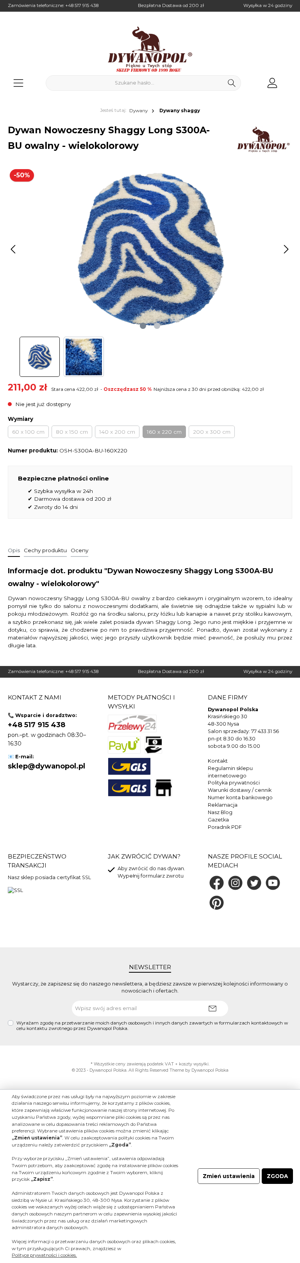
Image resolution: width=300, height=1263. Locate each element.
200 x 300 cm (211, 432)
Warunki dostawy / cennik (239, 790)
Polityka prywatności (234, 783)
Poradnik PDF (225, 827)
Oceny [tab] (79, 550)
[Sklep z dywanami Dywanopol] (150, 49)
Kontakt (218, 761)
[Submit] (212, 1008)
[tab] (14, 549)
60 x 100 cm (28, 432)
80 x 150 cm (72, 432)
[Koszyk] (289, 79)
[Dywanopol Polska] (263, 139)
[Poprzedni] (14, 249)
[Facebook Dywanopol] (216, 883)
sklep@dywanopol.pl (46, 766)
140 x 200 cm (117, 432)
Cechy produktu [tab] (45, 550)
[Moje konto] (272, 83)
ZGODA (277, 1176)
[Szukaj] (232, 83)
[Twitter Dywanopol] (254, 883)
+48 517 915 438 (81, 5)
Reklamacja (223, 805)
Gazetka (218, 820)
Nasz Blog (220, 812)
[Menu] (18, 83)
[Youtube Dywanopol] (273, 883)
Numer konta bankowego (240, 797)
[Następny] (286, 249)
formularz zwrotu (162, 876)
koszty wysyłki (194, 1064)
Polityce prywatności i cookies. (44, 1255)
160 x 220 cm (164, 432)
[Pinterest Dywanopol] (216, 902)
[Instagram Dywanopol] (235, 883)
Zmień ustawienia (229, 1176)
